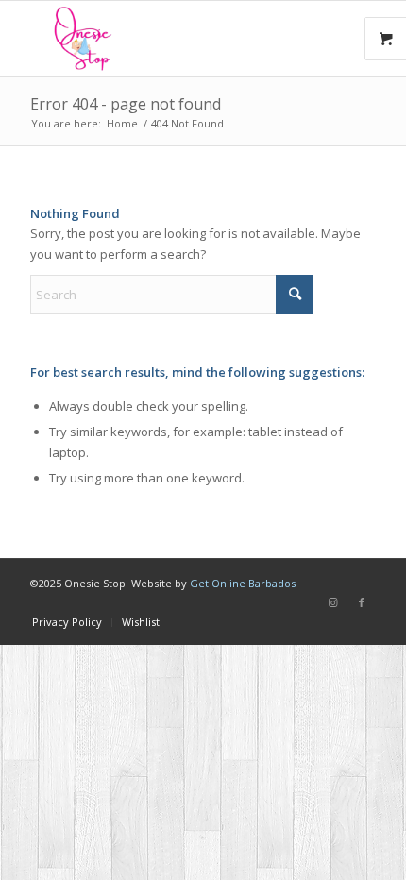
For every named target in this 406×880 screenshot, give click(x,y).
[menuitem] (67, 622)
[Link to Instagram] (333, 602)
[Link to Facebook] (361, 602)
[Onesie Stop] (168, 38)
